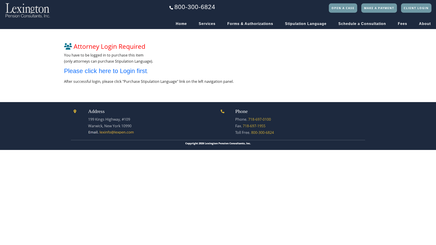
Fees (402, 24)
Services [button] (207, 24)
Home (181, 24)
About (425, 24)
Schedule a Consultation (362, 24)
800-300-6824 (194, 7)
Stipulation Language (306, 24)
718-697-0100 (259, 119)
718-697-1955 (254, 125)
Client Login (416, 8)
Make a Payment (379, 8)
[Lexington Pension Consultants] (28, 8)
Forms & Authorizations (250, 24)
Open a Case (343, 8)
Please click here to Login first (105, 71)
